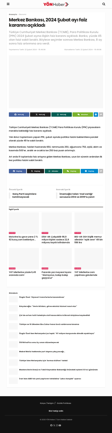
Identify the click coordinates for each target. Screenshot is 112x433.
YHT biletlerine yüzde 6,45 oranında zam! (22, 273)
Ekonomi (22, 14)
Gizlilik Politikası (64, 403)
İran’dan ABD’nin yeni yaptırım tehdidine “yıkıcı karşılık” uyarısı (50, 378)
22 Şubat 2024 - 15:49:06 (35, 49)
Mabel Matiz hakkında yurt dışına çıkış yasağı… (42, 351)
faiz (31, 130)
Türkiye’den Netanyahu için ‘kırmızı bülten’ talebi (43, 360)
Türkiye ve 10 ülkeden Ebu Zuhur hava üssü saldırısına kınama (49, 324)
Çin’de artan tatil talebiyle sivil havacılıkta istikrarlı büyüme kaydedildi (54, 315)
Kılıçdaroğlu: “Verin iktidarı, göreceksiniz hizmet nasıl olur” (48, 306)
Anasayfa (13, 14)
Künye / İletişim (47, 403)
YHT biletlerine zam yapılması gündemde (85, 273)
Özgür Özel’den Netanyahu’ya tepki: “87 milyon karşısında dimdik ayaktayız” (57, 333)
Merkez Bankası (39, 127)
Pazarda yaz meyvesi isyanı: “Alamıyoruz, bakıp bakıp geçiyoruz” (56, 275)
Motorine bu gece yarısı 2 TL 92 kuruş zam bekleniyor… (23, 238)
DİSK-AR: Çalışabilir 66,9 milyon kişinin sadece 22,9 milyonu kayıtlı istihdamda (56, 239)
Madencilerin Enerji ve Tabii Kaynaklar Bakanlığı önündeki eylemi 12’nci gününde (58, 369)
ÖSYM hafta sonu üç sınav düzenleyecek (39, 342)
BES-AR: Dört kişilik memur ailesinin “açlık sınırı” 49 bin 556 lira (88, 239)
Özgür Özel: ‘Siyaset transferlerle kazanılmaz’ (42, 297)
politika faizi (67, 137)
